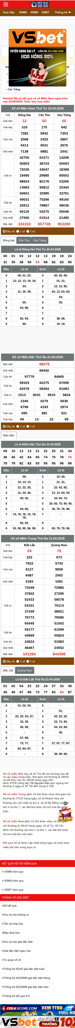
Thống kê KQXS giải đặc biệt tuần (24, 968)
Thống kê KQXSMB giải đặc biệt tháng (26, 977)
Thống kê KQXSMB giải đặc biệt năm (26, 986)
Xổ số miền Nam (13, 821)
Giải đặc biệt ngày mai (17, 950)
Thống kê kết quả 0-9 (16, 995)
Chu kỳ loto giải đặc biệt (17, 941)
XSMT (45, 12)
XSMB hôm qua (13, 871)
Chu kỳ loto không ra (16, 914)
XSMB (23, 12)
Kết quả (8, 842)
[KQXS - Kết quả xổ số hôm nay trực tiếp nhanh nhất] (40, 4)
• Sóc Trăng (13, 89)
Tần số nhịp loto (13, 923)
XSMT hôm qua (13, 889)
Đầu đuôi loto (11, 932)
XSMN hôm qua (13, 880)
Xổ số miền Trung (14, 794)
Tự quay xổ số (12, 959)
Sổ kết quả (10, 905)
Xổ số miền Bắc (13, 773)
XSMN (34, 12)
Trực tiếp (8, 12)
